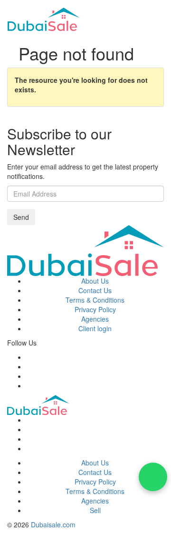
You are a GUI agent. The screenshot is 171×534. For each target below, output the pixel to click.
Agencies (95, 319)
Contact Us (95, 290)
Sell (95, 510)
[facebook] (28, 357)
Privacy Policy (95, 309)
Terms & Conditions (95, 300)
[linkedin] (28, 385)
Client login (95, 328)
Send (21, 217)
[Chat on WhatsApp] (153, 477)
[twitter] (28, 366)
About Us (95, 281)
